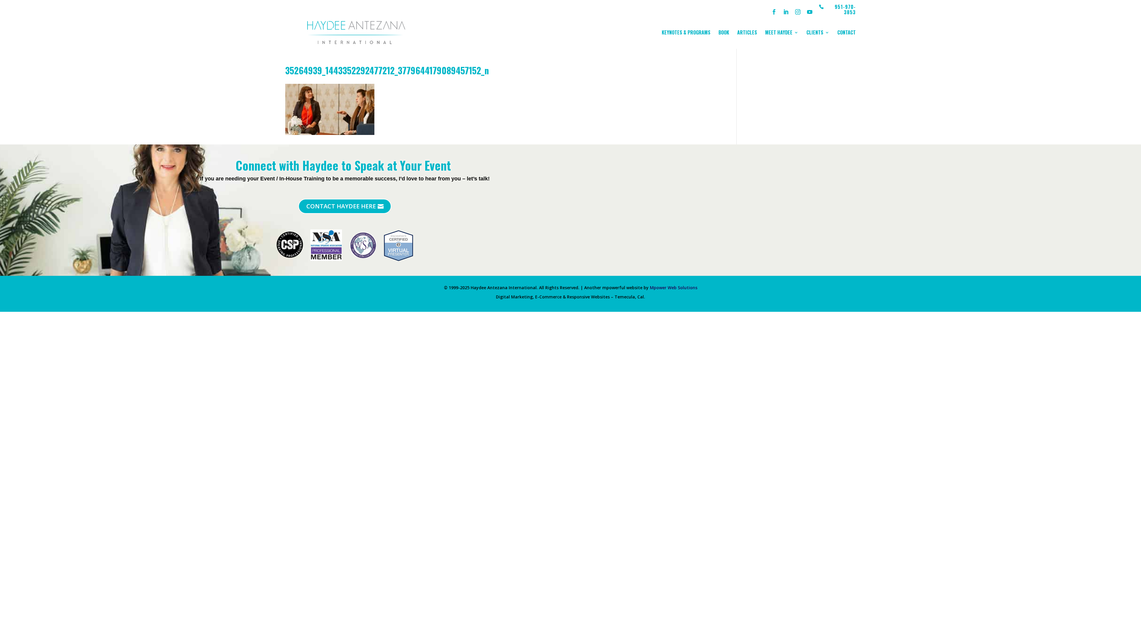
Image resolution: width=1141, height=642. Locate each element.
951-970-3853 (845, 10)
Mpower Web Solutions (673, 287)
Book (723, 33)
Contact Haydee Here (341, 206)
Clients (814, 33)
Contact (846, 33)
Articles (747, 33)
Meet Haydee (778, 33)
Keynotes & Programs (686, 33)
